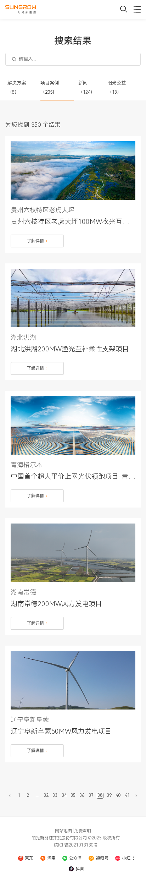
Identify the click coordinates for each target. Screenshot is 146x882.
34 (64, 795)
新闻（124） (86, 87)
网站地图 (63, 830)
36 (81, 795)
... (37, 795)
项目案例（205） (49, 87)
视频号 (102, 858)
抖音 (79, 868)
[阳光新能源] (20, 9)
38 (99, 795)
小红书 (128, 858)
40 (118, 795)
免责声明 (82, 830)
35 (73, 795)
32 (46, 795)
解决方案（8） (16, 87)
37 (91, 795)
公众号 (75, 858)
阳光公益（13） (116, 87)
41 (127, 795)
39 (109, 795)
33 (54, 795)
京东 (29, 858)
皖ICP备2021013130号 (76, 845)
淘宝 (51, 858)
